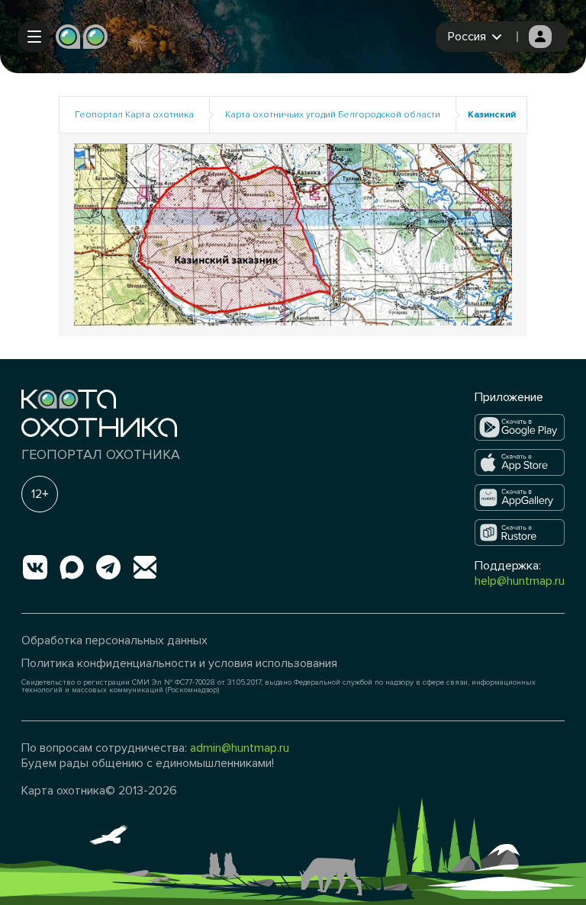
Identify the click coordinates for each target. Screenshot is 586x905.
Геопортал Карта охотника (134, 114)
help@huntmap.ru (520, 581)
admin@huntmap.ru (239, 748)
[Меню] (34, 36)
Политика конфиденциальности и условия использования (179, 663)
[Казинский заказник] (293, 233)
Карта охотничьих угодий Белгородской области (332, 114)
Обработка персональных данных (114, 640)
